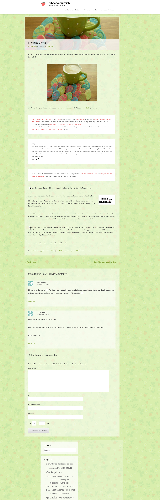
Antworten (31, 301)
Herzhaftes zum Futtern (72, 10)
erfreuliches (58, 490)
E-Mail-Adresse (34, 404)
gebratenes (68, 498)
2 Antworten (80, 251)
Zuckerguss (70, 251)
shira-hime (50, 46)
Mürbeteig (62, 251)
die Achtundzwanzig (67, 473)
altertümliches (51, 464)
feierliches (36, 251)
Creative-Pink (41, 312)
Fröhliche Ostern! (37, 42)
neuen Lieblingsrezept (65, 108)
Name (30, 396)
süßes (53, 251)
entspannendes (67, 486)
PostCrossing (30, 262)
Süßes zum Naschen (91, 10)
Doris (87, 108)
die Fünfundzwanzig (61, 476)
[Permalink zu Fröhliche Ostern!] (72, 33)
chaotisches (62, 464)
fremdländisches (57, 493)
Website (31, 413)
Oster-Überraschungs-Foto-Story (106, 262)
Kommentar (32, 369)
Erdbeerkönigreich (58, 3)
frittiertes (67, 493)
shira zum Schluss (107, 10)
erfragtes (48, 490)
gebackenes (45, 251)
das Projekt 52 (60, 468)
